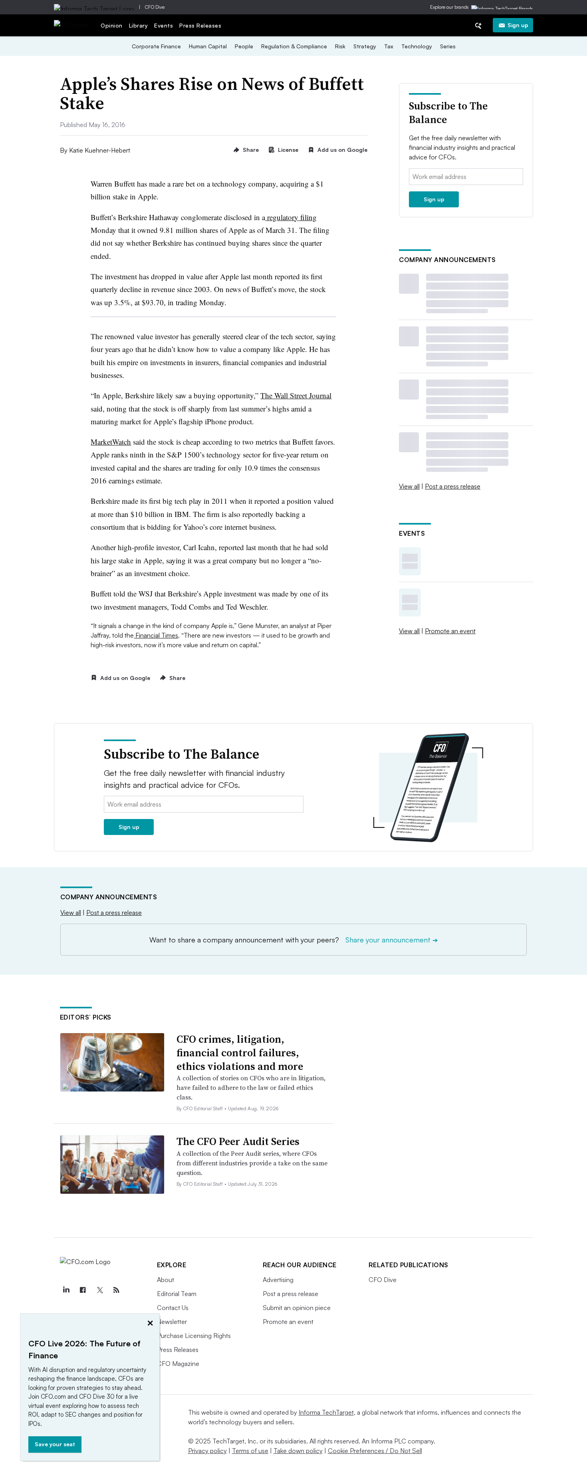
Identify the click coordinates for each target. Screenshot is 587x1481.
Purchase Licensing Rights (194, 1336)
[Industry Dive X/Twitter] (99, 1290)
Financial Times (156, 635)
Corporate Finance (156, 46)
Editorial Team (176, 1294)
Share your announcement (391, 939)
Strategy (364, 46)
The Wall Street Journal (295, 395)
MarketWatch (111, 442)
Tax (388, 46)
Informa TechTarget (326, 1412)
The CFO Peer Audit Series (237, 1141)
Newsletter (172, 1322)
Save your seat (55, 1444)
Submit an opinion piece (297, 1308)
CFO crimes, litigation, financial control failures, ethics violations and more (239, 1052)
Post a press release (452, 486)
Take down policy (298, 1451)
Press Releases (200, 25)
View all (409, 486)
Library (138, 25)
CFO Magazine (178, 1364)
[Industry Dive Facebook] (83, 1290)
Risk (340, 46)
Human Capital (208, 46)
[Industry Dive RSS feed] (116, 1290)
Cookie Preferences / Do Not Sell (375, 1451)
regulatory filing (291, 217)
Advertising (278, 1280)
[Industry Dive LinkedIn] (66, 1290)
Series (448, 46)
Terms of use (250, 1451)
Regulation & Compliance (294, 46)
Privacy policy (207, 1451)
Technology (416, 46)
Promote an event (450, 631)
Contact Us (172, 1308)
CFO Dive (155, 7)
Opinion (112, 25)
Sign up (518, 25)
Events (163, 25)
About (165, 1280)
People (244, 46)
